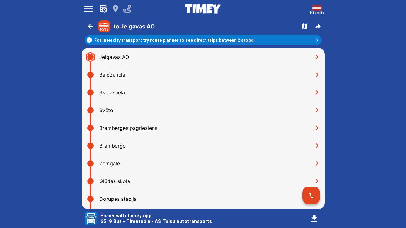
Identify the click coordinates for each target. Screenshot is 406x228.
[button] (90, 26)
